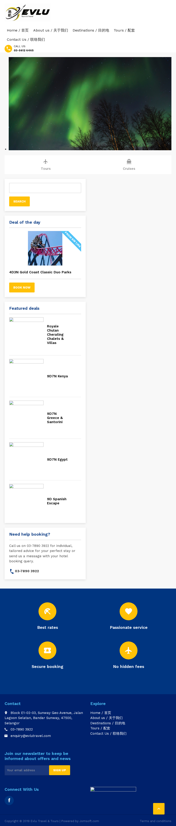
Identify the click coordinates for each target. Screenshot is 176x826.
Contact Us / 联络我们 (26, 39)
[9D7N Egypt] (26, 459)
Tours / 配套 (124, 30)
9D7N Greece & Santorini (55, 418)
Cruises (129, 165)
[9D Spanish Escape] (26, 501)
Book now (21, 287)
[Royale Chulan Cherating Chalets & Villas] (26, 334)
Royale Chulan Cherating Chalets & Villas (55, 334)
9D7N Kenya (57, 376)
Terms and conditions (155, 821)
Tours (46, 165)
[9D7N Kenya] (26, 376)
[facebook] (9, 800)
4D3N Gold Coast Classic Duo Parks (40, 272)
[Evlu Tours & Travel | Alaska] (28, 12)
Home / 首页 (18, 30)
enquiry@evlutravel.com (31, 736)
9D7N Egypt (57, 459)
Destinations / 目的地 (91, 30)
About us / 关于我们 (50, 30)
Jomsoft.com (89, 821)
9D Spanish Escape (56, 501)
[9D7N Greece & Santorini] (26, 418)
